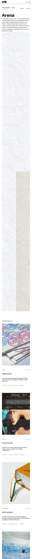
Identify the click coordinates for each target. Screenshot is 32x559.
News (3, 370)
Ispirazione (5, 508)
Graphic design (13, 385)
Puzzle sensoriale (7, 443)
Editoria (4, 385)
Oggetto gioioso (7, 374)
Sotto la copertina (7, 512)
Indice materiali (6, 7)
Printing (21, 385)
